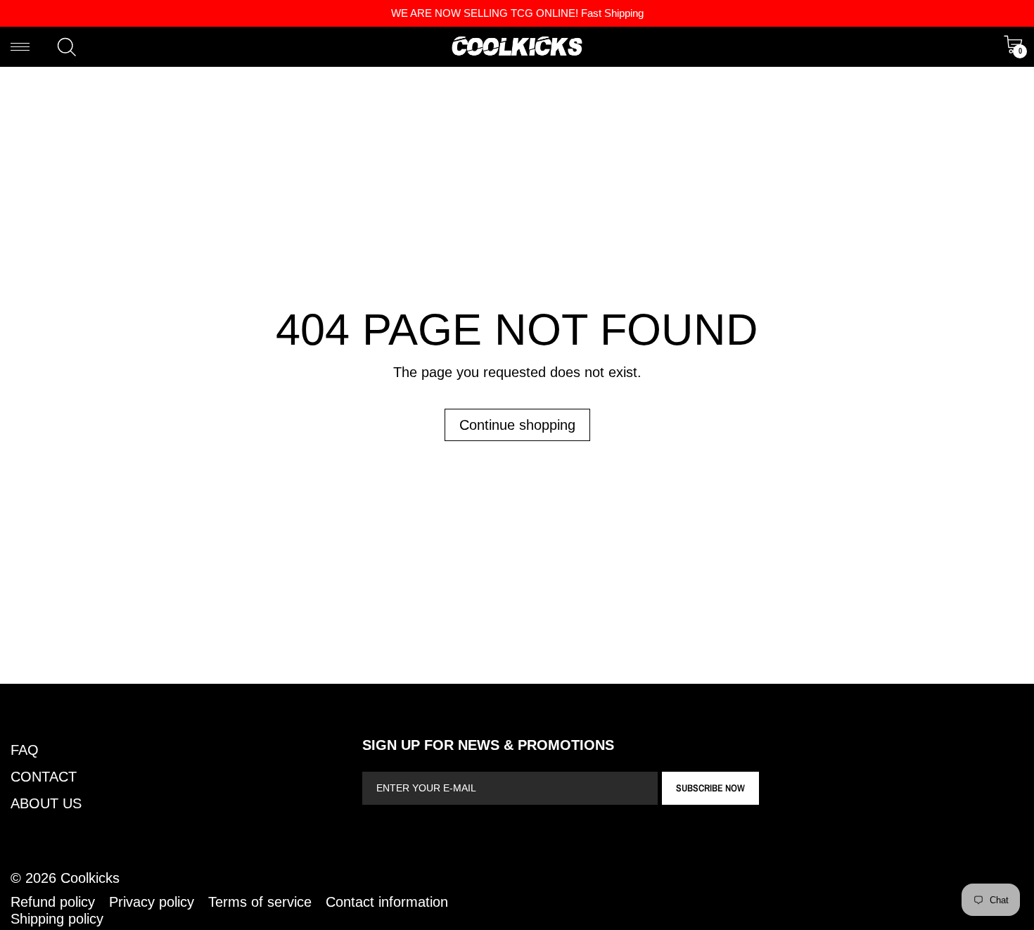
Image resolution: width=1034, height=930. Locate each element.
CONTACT (44, 776)
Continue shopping (517, 425)
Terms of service (260, 902)
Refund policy (53, 902)
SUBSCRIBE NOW (710, 788)
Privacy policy (151, 902)
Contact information (387, 902)
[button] (66, 47)
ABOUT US (46, 803)
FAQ (25, 750)
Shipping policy (57, 918)
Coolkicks (90, 878)
